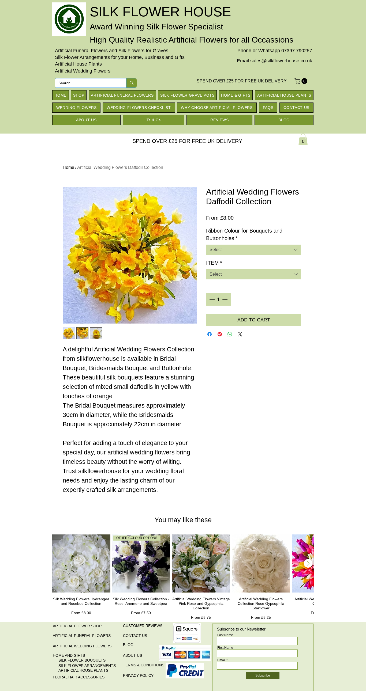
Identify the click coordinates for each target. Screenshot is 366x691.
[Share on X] (240, 334)
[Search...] (131, 83)
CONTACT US (135, 635)
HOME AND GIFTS (69, 655)
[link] (303, 139)
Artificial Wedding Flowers (82, 71)
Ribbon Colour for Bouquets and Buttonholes (244, 234)
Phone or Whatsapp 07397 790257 (274, 50)
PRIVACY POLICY (138, 675)
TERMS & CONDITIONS (143, 665)
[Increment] (225, 299)
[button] (301, 81)
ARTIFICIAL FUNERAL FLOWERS (82, 635)
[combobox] (253, 250)
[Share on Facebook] (209, 334)
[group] (183, 577)
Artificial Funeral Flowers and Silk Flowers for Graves (111, 50)
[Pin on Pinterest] (219, 334)
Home (68, 167)
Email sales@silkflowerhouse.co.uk (274, 60)
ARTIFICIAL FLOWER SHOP (77, 626)
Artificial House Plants (78, 64)
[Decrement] (211, 299)
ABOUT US (132, 655)
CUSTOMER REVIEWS (142, 626)
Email (221, 660)
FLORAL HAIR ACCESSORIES (78, 677)
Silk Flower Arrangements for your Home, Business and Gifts (120, 57)
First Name (225, 647)
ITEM (214, 263)
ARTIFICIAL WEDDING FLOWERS (82, 646)
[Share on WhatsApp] (230, 334)
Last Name (225, 635)
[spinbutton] (218, 299)
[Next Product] (308, 563)
